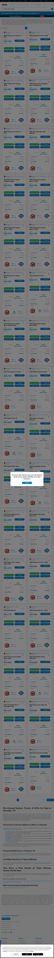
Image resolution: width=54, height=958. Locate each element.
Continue (27, 482)
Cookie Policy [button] (5, 951)
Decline (27, 954)
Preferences (16, 954)
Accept (38, 954)
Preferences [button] (32, 951)
